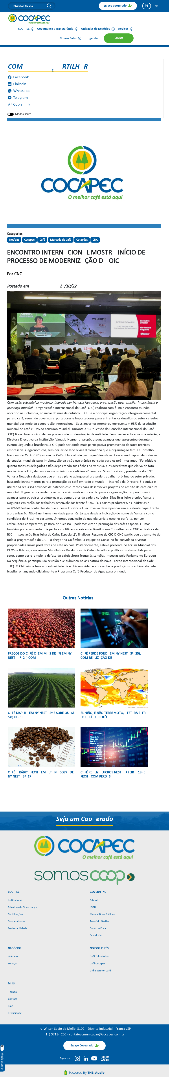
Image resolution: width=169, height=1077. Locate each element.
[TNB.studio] (84, 1072)
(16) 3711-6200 (55, 1034)
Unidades (13, 956)
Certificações (15, 914)
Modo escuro (23, 114)
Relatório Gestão (99, 921)
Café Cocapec (97, 963)
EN (156, 6)
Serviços (13, 963)
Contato (12, 999)
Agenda (12, 992)
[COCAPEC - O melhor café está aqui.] (29, 19)
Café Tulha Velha (99, 956)
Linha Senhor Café (100, 970)
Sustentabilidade (17, 928)
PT (146, 6)
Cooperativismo (17, 921)
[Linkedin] (86, 1058)
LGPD (93, 907)
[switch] (10, 114)
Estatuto (94, 900)
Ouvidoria (95, 935)
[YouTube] (94, 1058)
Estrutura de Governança (22, 907)
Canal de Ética (98, 928)
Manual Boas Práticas (102, 914)
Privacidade (15, 1013)
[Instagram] (77, 1058)
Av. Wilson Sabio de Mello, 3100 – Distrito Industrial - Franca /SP (85, 1029)
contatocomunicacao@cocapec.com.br (97, 1034)
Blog (10, 1006)
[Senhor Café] (105, 1058)
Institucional (15, 900)
